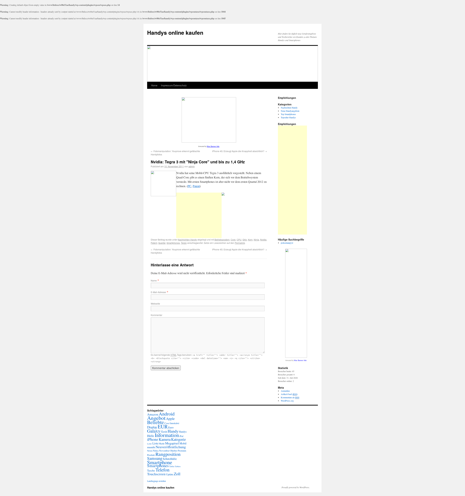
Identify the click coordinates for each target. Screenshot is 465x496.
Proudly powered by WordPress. (296, 487)
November (164, 450)
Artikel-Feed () (289, 394)
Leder (149, 443)
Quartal (161, 242)
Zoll (177, 473)
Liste (155, 443)
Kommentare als (290, 397)
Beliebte (155, 422)
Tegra (184, 242)
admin (192, 166)
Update (169, 474)
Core (233, 239)
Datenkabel (174, 423)
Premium (182, 450)
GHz (244, 239)
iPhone (152, 439)
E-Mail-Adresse (158, 292)
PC (189, 186)
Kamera (165, 439)
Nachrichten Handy (187, 239)
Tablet (171, 466)
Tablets (178, 466)
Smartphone (159, 462)
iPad (181, 436)
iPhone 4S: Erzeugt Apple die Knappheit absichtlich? (239, 151)
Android (167, 414)
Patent (196, 186)
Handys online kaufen (175, 32)
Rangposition (168, 454)
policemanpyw (287, 242)
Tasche (151, 470)
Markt (162, 443)
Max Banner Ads (213, 146)
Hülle (150, 436)
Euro (171, 427)
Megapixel (172, 443)
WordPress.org (287, 400)
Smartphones (173, 242)
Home (154, 85)
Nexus (149, 450)
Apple (170, 418)
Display (152, 427)
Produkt (151, 455)
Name (154, 280)
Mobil (182, 443)
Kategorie (178, 439)
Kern (250, 239)
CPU (239, 239)
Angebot (156, 417)
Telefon (162, 470)
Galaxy (153, 431)
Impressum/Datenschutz (174, 85)
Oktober (173, 450)
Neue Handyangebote (290, 110)
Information (167, 435)
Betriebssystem (222, 239)
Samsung (154, 458)
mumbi (151, 447)
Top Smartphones (288, 114)
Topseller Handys (288, 117)
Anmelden (285, 390)
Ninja (256, 239)
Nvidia (263, 239)
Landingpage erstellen (156, 480)
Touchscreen (156, 473)
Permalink (240, 242)
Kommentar (156, 314)
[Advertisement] (199, 215)
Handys (183, 431)
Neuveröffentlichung (171, 446)
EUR (163, 426)
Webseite (155, 303)
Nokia (156, 450)
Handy (173, 431)
